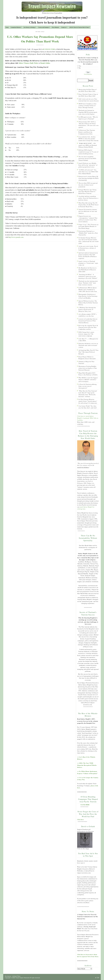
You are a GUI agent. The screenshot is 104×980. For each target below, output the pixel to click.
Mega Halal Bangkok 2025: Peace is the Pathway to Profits (88, 374)
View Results (88, 74)
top (97, 977)
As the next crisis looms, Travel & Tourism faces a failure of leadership (88, 248)
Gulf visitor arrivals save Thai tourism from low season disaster (89, 100)
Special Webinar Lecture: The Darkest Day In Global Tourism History (88, 302)
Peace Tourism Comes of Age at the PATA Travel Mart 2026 (88, 95)
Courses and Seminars (43, 27)
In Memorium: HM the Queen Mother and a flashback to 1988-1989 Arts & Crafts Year (88, 289)
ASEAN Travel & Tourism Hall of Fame (79, 27)
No (80, 68)
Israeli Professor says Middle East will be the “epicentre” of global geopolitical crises (88, 165)
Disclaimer (8, 976)
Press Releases (55, 27)
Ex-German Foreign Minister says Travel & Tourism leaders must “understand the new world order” (89, 240)
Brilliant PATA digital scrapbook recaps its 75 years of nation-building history (88, 152)
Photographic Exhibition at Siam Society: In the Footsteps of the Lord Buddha (88, 296)
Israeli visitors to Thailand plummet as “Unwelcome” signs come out (88, 263)
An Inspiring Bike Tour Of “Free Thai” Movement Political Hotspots (88, 352)
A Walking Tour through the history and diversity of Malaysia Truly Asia (87, 309)
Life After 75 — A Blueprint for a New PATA (88, 339)
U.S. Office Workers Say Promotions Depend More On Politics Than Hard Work (40, 38)
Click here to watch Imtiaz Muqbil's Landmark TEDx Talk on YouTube (87, 418)
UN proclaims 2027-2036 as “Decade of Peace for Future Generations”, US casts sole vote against (89, 124)
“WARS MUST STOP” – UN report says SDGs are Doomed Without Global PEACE (88, 145)
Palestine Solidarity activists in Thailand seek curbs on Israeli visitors (88, 345)
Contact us (63, 27)
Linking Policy (16, 976)
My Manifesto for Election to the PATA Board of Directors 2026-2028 (88, 269)
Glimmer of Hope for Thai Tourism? (86, 362)
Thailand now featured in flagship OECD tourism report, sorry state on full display (88, 112)
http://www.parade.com (15, 237)
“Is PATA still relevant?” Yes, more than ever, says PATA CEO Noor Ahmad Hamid (88, 171)
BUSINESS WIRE (49, 49)
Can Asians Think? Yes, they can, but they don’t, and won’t (88, 407)
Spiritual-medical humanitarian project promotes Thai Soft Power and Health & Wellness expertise (88, 255)
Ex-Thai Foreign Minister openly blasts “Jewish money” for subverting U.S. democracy (88, 401)
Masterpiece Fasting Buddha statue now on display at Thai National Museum (88, 368)
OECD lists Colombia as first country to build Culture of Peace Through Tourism (87, 105)
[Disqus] (40, 269)
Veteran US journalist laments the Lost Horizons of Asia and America (88, 211)
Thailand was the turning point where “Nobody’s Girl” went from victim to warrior (88, 283)
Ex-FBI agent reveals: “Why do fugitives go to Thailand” (88, 118)
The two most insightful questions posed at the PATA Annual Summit (87, 158)
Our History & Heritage (29, 27)
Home (7, 27)
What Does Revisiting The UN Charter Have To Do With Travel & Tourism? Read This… (89, 204)
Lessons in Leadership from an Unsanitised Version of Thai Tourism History (88, 320)
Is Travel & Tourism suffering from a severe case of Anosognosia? (88, 386)
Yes (80, 66)
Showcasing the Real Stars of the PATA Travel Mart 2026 (87, 90)
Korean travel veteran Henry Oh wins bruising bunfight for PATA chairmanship (88, 178)
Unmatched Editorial (16, 27)
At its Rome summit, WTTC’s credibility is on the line (88, 315)
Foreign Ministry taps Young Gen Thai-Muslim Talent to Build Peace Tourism (87, 191)
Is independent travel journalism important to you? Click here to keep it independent (52, 20)
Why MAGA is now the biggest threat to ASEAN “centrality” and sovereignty (88, 379)
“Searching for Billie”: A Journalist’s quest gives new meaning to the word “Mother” (88, 276)
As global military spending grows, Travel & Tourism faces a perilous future (88, 198)
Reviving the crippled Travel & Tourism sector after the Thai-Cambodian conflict (88, 327)
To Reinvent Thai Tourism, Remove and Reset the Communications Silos (87, 132)
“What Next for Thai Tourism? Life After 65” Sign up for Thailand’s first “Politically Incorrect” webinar (88, 393)
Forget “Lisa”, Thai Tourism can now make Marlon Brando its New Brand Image (88, 226)
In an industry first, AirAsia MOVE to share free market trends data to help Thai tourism (88, 138)
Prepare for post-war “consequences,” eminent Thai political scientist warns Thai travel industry (88, 219)
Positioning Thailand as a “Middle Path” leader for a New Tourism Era (88, 233)
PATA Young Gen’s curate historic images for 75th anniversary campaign (86, 334)
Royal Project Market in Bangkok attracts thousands (87, 357)
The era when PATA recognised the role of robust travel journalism (88, 185)
